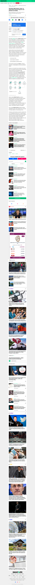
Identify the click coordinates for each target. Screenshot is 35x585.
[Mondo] (10, 575)
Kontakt (17, 578)
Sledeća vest (23, 150)
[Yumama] (20, 575)
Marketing (11, 578)
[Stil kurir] (17, 577)
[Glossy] (20, 577)
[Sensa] (15, 577)
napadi (10, 153)
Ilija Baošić (10, 14)
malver (13, 153)
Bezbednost (16, 5)
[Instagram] (22, 159)
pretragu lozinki (14, 77)
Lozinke (16, 153)
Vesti (12, 5)
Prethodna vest (12, 150)
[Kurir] (14, 575)
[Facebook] (13, 159)
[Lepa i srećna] (17, 575)
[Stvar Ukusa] (24, 575)
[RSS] (23, 204)
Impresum (14, 578)
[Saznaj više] (25, 206)
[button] (25, 15)
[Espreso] (23, 577)
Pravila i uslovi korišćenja (22, 578)
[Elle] (12, 577)
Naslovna (10, 5)
